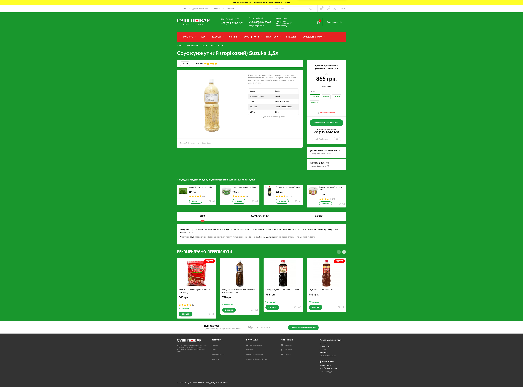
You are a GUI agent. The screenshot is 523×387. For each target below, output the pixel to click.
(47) (333, 199)
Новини (215, 345)
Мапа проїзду (281, 26)
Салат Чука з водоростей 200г (244, 187)
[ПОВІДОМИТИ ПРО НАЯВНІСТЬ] (326, 127)
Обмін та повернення (254, 354)
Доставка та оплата (200, 9)
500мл (314, 103)
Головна (183, 9)
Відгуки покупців (218, 354)
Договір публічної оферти (256, 359)
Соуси (204, 45)
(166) (290, 196)
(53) (247, 196)
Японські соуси (217, 45)
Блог (213, 350)
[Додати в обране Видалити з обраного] (337, 139)
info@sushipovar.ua (256, 26)
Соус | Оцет (206, 143)
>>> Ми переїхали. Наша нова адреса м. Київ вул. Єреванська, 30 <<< (261, 2)
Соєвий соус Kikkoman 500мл (288, 187)
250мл (336, 97)
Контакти (230, 9)
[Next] (344, 252)
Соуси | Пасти (192, 45)
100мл (326, 97)
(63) (203, 196)
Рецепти (249, 350)
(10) (193, 305)
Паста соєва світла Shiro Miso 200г (330, 188)
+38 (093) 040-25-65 (260, 22)
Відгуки (217, 9)
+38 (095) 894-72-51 (232, 23)
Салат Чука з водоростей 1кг (201, 187)
